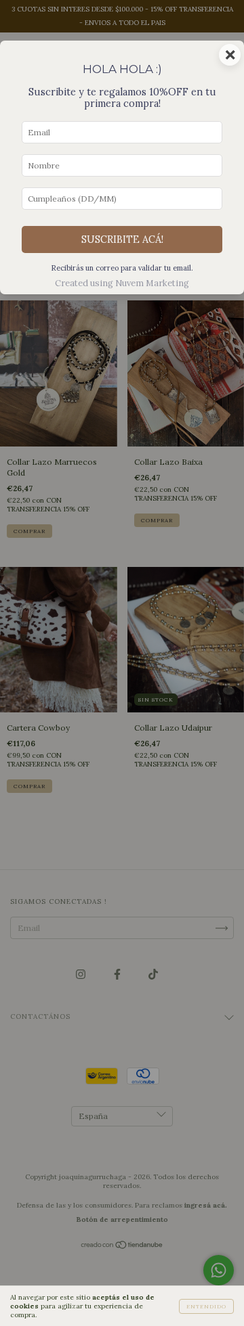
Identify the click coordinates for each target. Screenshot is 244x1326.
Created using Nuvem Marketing (122, 283)
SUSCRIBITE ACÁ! (122, 239)
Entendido (206, 1306)
